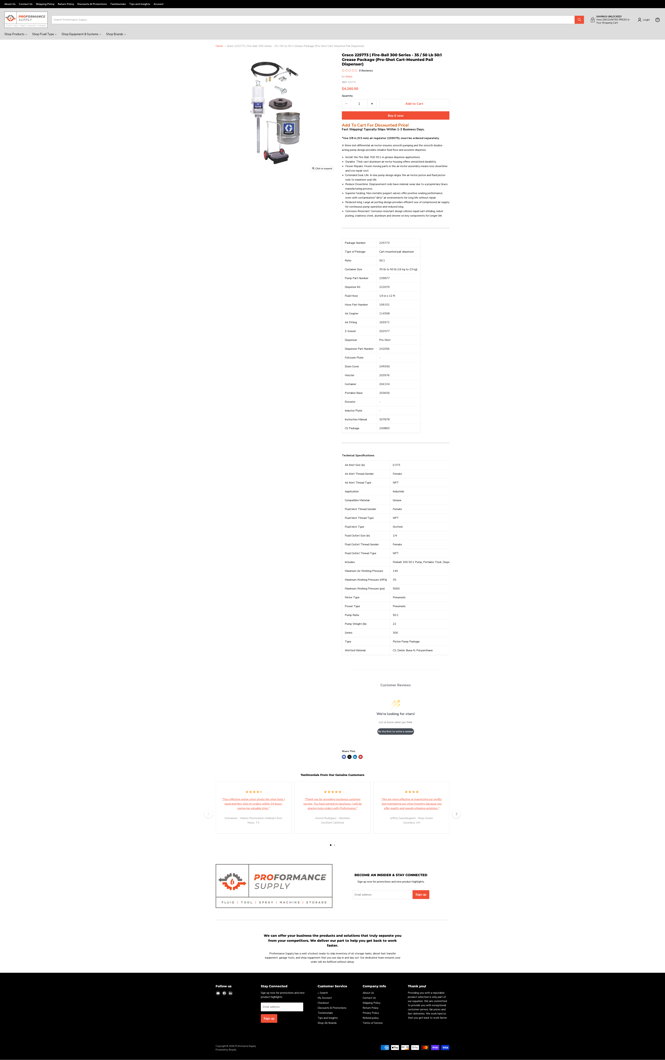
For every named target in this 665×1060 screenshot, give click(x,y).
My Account (325, 998)
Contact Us (25, 4)
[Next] (456, 814)
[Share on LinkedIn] (355, 757)
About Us (9, 4)
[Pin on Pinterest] (360, 757)
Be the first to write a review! (395, 731)
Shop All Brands (327, 1023)
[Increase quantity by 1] (372, 104)
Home (219, 46)
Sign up (420, 894)
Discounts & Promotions (92, 4)
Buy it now (396, 116)
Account (158, 4)
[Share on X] (349, 757)
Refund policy (371, 1018)
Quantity (347, 96)
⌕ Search (323, 993)
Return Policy (66, 4)
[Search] (579, 20)
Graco (348, 76)
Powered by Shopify (226, 1049)
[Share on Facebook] (344, 757)
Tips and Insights (139, 4)
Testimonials (118, 4)
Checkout (323, 1003)
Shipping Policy (45, 4)
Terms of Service (373, 1023)
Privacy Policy (371, 1013)
